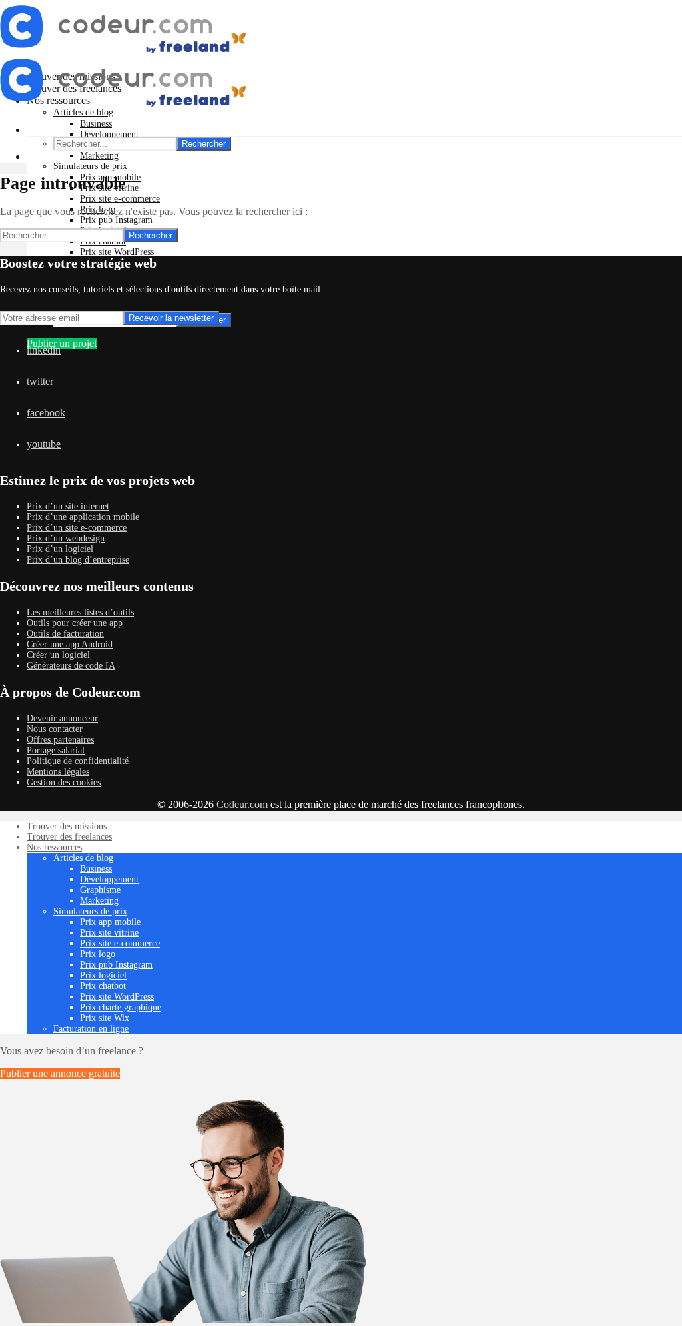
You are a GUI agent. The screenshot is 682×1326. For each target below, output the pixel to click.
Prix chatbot (103, 986)
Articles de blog (83, 858)
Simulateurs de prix (90, 166)
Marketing (99, 156)
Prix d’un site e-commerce (77, 528)
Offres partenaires (60, 740)
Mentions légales (58, 772)
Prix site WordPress (117, 252)
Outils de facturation (65, 634)
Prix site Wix (104, 273)
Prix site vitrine (109, 933)
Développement (109, 134)
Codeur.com (242, 804)
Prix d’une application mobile (83, 517)
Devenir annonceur (62, 718)
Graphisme (100, 890)
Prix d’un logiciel (60, 549)
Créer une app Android (70, 644)
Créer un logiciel (58, 655)
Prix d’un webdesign (66, 538)
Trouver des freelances (69, 837)
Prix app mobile (110, 922)
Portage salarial (56, 750)
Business (96, 124)
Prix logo (97, 954)
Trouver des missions (67, 826)
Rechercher (204, 144)
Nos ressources (54, 847)
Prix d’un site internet (68, 506)
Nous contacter (55, 729)
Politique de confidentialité (78, 761)
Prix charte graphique (120, 1007)
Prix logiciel (103, 975)
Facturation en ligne (91, 1029)
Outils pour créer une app (75, 623)
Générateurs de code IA (71, 666)
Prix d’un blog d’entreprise (78, 560)
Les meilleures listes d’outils (80, 612)
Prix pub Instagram (116, 220)
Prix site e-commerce (120, 199)
